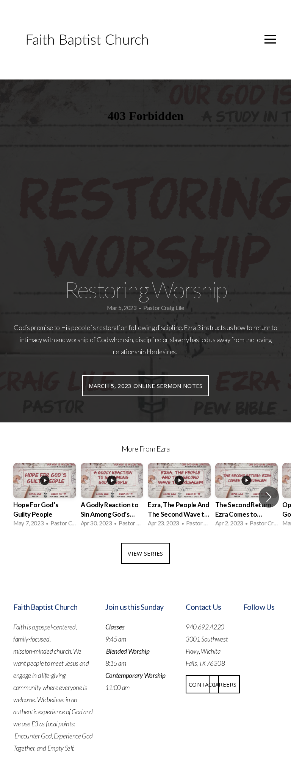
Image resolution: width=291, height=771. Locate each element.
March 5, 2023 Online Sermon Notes (146, 385)
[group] (44, 497)
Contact (202, 684)
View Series (145, 553)
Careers (224, 684)
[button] (269, 497)
